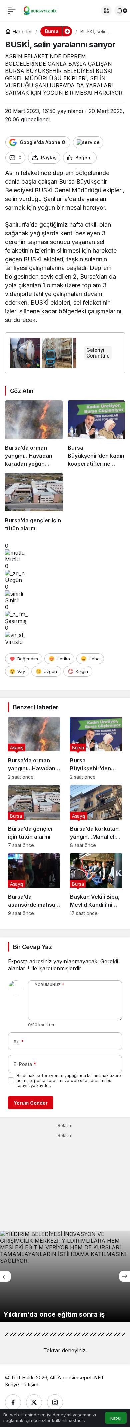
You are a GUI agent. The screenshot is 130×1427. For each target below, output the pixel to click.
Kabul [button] (115, 1418)
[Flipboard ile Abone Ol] (88, 142)
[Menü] (11, 10)
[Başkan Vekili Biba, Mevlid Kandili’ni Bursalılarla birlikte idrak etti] (96, 884)
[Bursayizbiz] (44, 10)
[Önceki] (5, 1276)
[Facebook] (13, 1402)
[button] (106, 10)
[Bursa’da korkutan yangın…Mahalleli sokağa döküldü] (96, 816)
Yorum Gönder (31, 1103)
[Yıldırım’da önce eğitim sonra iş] (65, 1276)
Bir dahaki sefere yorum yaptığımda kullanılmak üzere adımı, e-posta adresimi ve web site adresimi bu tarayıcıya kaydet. (69, 1080)
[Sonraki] (124, 1276)
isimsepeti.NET (86, 1377)
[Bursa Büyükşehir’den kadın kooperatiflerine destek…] (96, 434)
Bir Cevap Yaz (32, 946)
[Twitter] (34, 1402)
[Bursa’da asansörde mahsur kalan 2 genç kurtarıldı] (34, 884)
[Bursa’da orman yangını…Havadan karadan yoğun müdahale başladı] (34, 434)
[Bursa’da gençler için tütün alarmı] (34, 502)
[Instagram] (55, 1402)
